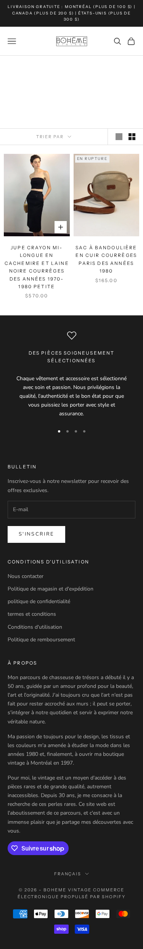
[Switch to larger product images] (119, 137)
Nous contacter (25, 576)
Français (68, 873)
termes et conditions (32, 614)
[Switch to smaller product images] (132, 137)
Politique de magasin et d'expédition (50, 588)
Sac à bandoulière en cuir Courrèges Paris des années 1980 (106, 259)
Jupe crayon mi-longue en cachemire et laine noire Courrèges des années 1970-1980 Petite (37, 267)
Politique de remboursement (41, 639)
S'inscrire (36, 534)
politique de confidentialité (39, 601)
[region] (71, 374)
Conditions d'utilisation (35, 627)
